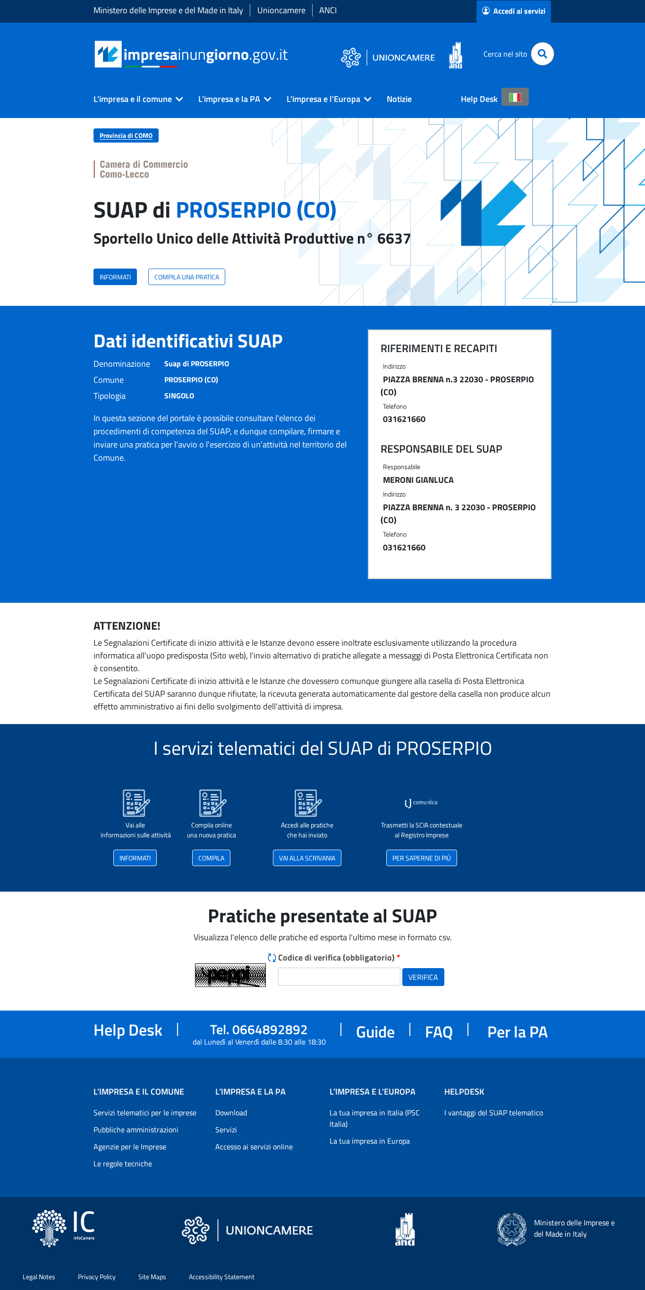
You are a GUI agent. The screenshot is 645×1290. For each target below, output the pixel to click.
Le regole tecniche (122, 1163)
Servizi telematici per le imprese (144, 1112)
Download (231, 1112)
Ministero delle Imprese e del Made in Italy (168, 10)
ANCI (328, 10)
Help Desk (479, 99)
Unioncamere (281, 10)
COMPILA (211, 858)
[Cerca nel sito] (542, 54)
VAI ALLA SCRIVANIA (307, 858)
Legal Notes (39, 1277)
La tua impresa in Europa (370, 1141)
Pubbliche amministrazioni (135, 1129)
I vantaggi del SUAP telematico (493, 1112)
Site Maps (152, 1277)
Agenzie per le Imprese (129, 1146)
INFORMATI (115, 277)
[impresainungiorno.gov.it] (291, 54)
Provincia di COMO (126, 135)
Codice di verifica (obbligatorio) (339, 957)
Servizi (226, 1129)
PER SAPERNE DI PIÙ (421, 858)
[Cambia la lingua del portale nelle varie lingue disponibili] (515, 97)
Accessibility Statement (222, 1277)
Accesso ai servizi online (254, 1146)
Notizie (399, 99)
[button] (134, 99)
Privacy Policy (97, 1277)
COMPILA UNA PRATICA (186, 277)
